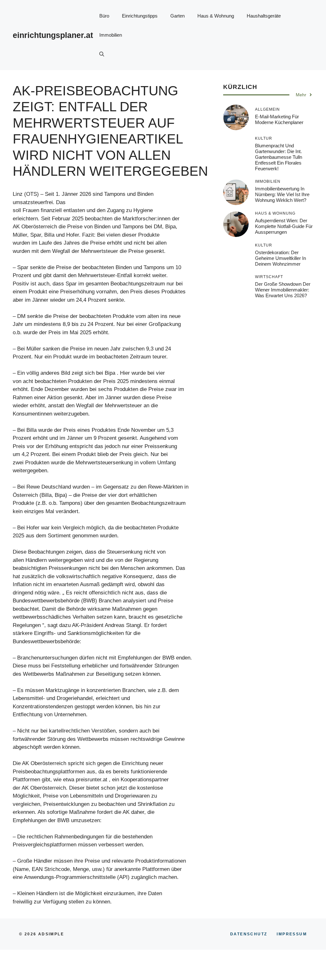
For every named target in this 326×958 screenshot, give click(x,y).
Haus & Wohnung (215, 15)
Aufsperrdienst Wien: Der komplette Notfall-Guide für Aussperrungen (284, 226)
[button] (101, 54)
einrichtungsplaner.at (53, 35)
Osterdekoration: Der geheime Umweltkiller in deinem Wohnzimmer (280, 258)
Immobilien (110, 35)
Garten (177, 15)
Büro (104, 15)
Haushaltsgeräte (264, 15)
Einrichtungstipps (140, 15)
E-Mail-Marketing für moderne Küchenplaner (279, 119)
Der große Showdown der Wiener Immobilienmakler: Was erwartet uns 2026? (282, 289)
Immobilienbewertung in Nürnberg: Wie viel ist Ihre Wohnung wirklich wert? (282, 194)
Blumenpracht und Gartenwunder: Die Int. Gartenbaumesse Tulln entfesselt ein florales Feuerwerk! (278, 157)
